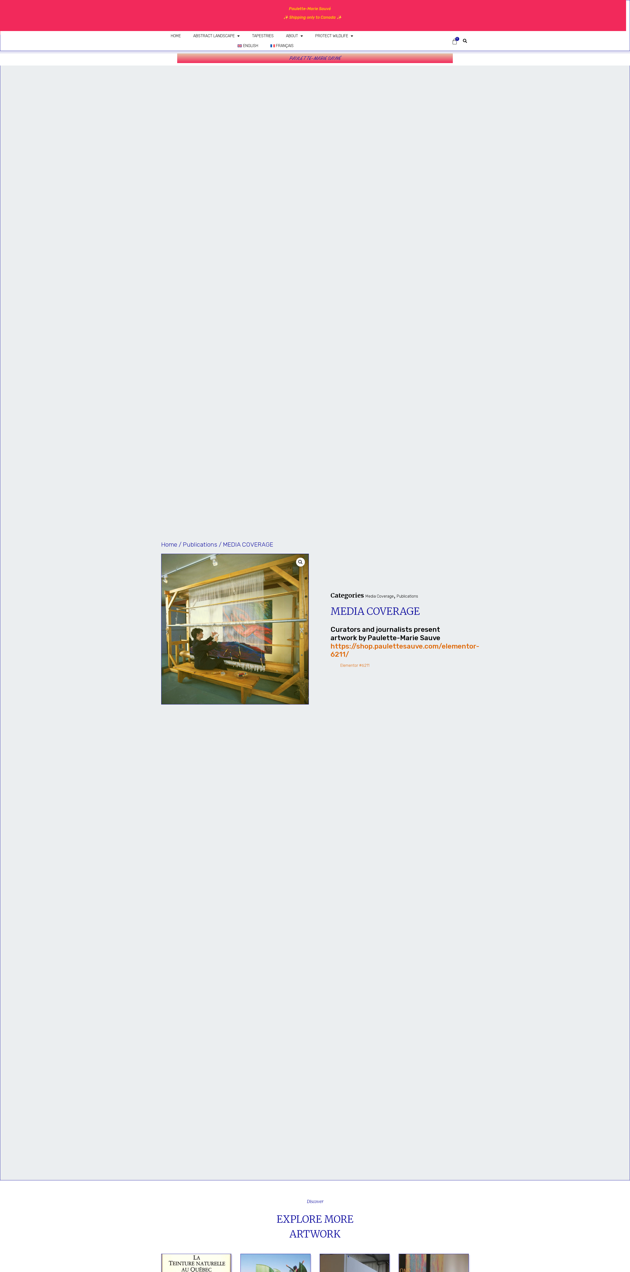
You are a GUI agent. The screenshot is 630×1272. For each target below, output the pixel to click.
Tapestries (263, 35)
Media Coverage (379, 596)
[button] (465, 41)
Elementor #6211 (354, 665)
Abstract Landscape (214, 35)
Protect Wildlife (331, 35)
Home (176, 35)
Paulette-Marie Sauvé (315, 58)
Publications (200, 544)
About (292, 35)
